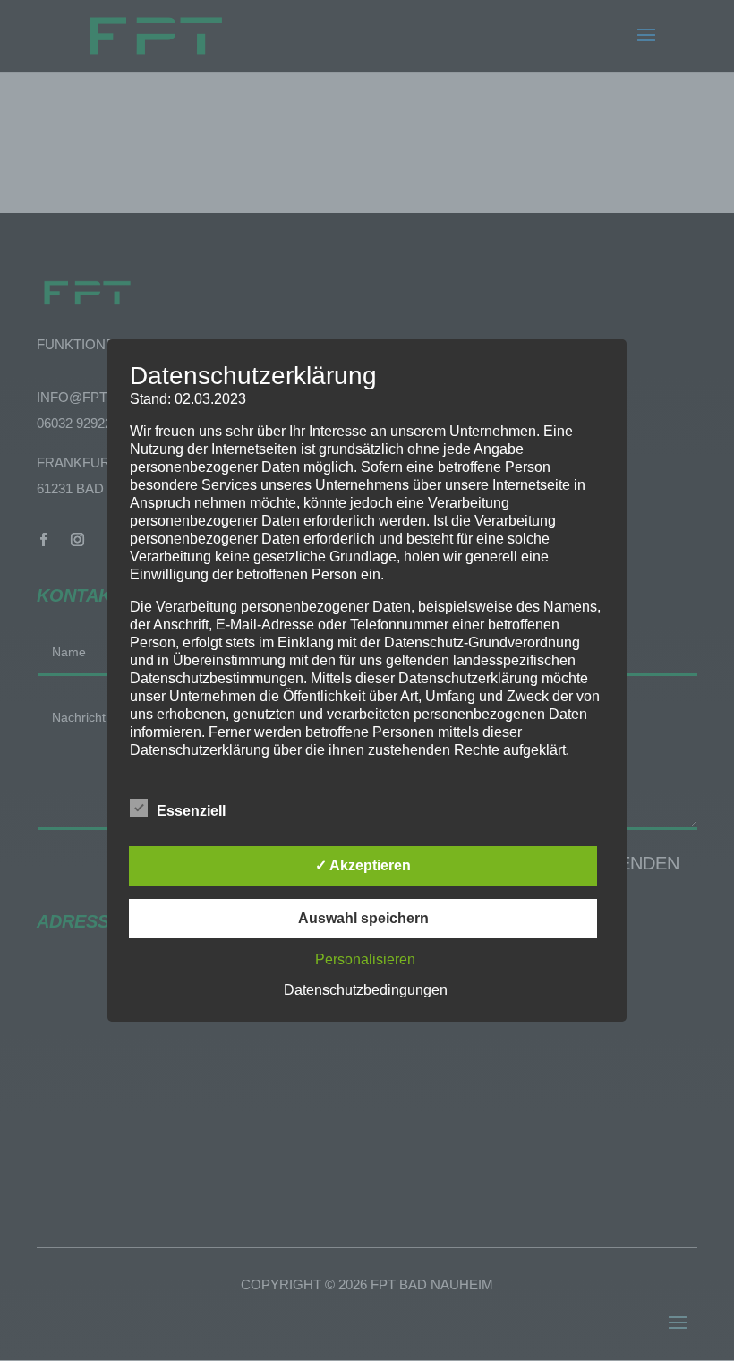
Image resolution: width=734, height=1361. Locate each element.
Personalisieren (365, 959)
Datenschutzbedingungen (366, 989)
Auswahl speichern (363, 918)
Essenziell (191, 810)
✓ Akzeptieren (363, 865)
